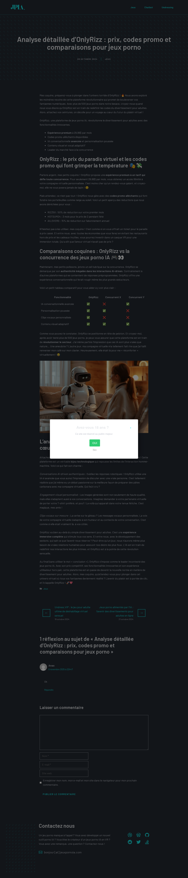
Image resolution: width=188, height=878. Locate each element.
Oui (94, 443)
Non (95, 449)
